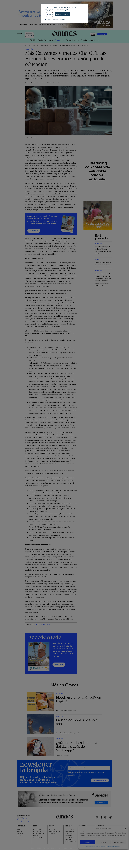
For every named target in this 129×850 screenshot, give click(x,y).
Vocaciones (94, 40)
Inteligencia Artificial (41, 625)
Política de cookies (90, 846)
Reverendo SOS (70, 841)
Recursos (68, 826)
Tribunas (52, 833)
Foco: (33, 40)
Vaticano (20, 831)
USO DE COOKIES (55, 848)
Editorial (52, 829)
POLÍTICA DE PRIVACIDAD (42, 848)
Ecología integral (45, 40)
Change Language (62, 14)
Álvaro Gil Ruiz (30, 83)
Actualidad (21, 826)
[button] (125, 828)
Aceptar (87, 842)
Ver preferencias (119, 842)
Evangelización (72, 40)
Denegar (103, 842)
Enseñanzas (69, 833)
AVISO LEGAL (30, 848)
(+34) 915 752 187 (22, 819)
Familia (84, 40)
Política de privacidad (100, 846)
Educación (59, 40)
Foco (26, 45)
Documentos (69, 831)
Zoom (19, 835)
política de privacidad (96, 772)
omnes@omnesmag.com (24, 821)
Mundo (19, 829)
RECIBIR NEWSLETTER (99, 780)
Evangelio (68, 835)
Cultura (20, 833)
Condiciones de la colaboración (113, 846)
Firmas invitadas (54, 831)
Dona (93, 34)
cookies (70, 775)
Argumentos (69, 829)
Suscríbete (102, 34)
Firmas (51, 826)
